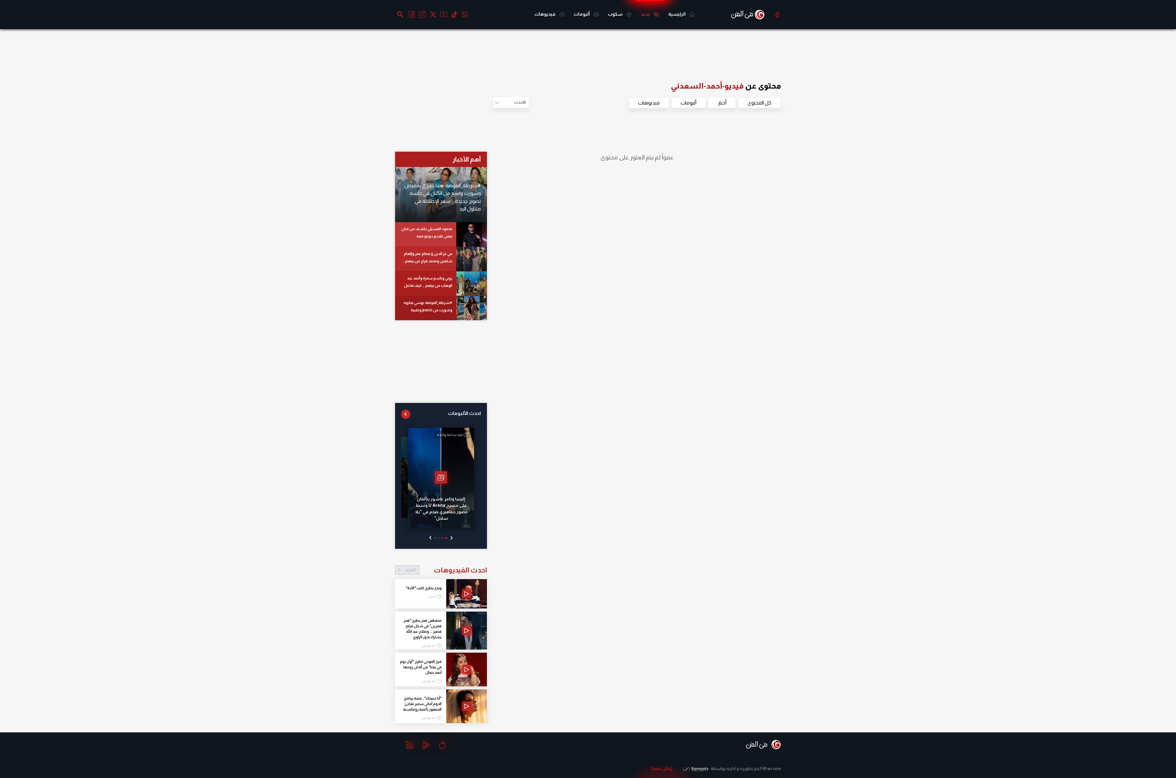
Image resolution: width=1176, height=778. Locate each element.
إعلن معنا (661, 768)
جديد (646, 14)
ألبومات (582, 14)
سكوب (616, 14)
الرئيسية (677, 14)
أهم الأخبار (466, 159)
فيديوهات (545, 14)
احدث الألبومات (464, 413)
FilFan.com (770, 768)
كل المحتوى (759, 103)
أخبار (722, 103)
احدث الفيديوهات (446, 570)
